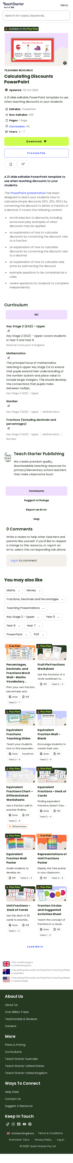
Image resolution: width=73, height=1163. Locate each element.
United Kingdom (22, 1133)
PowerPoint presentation (28, 193)
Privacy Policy (43, 1139)
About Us (11, 1005)
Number (11, 439)
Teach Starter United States (24, 1066)
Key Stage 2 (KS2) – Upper (22, 393)
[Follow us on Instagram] (13, 1124)
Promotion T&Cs (19, 1139)
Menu (64, 5)
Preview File (36, 153)
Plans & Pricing (15, 1045)
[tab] (36, 314)
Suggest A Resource (19, 1106)
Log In (60, 1139)
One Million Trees (17, 1012)
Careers (10, 1026)
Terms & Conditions (50, 1133)
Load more (35, 946)
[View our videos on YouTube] (24, 1124)
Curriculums (13, 1052)
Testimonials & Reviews (21, 1019)
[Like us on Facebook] (18, 1124)
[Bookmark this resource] (11, 164)
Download (34, 141)
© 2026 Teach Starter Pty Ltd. (38, 1146)
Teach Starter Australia (21, 1059)
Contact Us (13, 1099)
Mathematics (51, 412)
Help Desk (12, 1092)
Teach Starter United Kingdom (26, 1073)
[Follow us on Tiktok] (7, 1124)
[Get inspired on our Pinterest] (30, 1124)
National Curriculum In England (25, 345)
